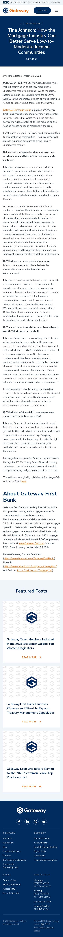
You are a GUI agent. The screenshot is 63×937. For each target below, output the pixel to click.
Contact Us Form (42, 838)
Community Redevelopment (10, 866)
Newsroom (33, 23)
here (24, 481)
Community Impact (12, 851)
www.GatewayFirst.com (31, 543)
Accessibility (9, 888)
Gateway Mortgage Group (17, 110)
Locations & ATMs (42, 901)
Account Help (40, 842)
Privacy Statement (11, 884)
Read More (29, 657)
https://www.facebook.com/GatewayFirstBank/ (29, 558)
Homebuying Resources (45, 860)
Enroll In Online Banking (45, 847)
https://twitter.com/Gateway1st (34, 570)
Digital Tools (40, 851)
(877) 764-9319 (41, 883)
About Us (7, 838)
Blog (5, 847)
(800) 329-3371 (41, 893)
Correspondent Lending (14, 860)
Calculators (39, 855)
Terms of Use (9, 880)
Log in (42, 10)
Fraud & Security (11, 893)
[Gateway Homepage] (16, 11)
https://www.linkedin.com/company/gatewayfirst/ (30, 566)
